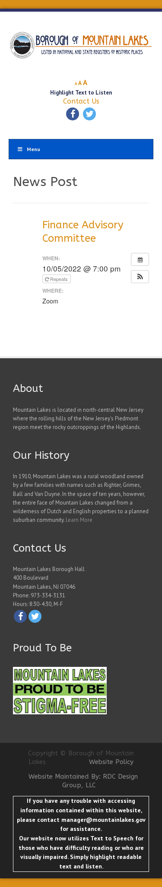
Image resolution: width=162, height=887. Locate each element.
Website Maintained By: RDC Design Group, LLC (83, 781)
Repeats (59, 278)
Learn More (79, 520)
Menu (33, 149)
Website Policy (111, 762)
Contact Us (81, 101)
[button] (140, 277)
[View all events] (140, 259)
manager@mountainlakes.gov (103, 820)
